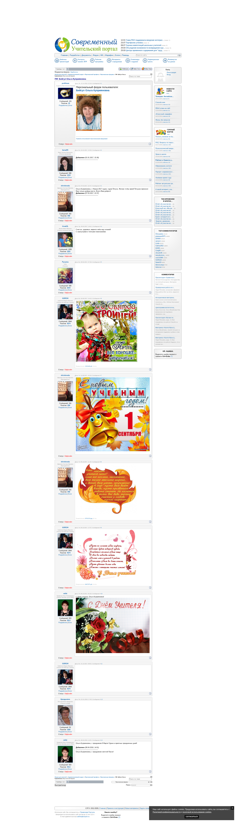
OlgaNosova (74, 72)
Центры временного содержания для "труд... (144, 50)
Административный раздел (76, 74)
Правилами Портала (87, 812)
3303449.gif (88, 366)
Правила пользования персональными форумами (91, 138)
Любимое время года (163, 178)
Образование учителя (163, 166)
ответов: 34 (166, 116)
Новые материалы (131, 808)
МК (101, 55)
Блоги (117, 55)
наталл (158, 241)
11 (101, 663)
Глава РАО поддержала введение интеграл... (145, 40)
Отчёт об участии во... (163, 204)
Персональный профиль (92, 74)
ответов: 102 (166, 174)
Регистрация (171, 72)
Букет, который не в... (163, 217)
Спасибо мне (160, 102)
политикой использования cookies (197, 812)
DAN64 (158, 238)
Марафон (109, 55)
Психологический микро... (165, 148)
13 (102, 740)
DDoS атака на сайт (162, 108)
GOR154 (158, 260)
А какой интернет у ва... (164, 189)
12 (102, 699)
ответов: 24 (166, 104)
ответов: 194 (166, 150)
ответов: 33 (166, 122)
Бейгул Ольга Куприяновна (92, 90)
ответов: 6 (166, 98)
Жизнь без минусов (162, 120)
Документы (86, 55)
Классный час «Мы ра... (164, 208)
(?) (171, 356)
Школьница (159, 265)
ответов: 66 (166, 191)
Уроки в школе (160, 154)
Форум (95, 55)
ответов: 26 (166, 180)
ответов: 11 (166, 110)
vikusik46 (158, 253)
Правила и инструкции (115, 808)
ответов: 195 (166, 168)
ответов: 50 (166, 139)
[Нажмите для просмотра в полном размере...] (106, 361)
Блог (70, 105)
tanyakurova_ (160, 255)
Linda (157, 243)
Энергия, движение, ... (163, 221)
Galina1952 (159, 246)
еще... (168, 93)
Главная (64, 55)
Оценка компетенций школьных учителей (143, 45)
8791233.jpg (88, 518)
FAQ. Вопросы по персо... (165, 142)
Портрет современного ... (164, 172)
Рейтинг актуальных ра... (164, 183)
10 (101, 593)
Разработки (75, 55)
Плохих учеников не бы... (164, 137)
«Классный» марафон (163, 114)
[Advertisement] (118, 18)
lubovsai (158, 267)
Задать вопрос (145, 808)
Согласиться (192, 817)
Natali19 (158, 262)
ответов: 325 (166, 186)
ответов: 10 (166, 162)
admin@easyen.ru (83, 816)
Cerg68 (158, 250)
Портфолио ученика (134, 43)
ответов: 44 (166, 156)
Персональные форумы (107, 74)
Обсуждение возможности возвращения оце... (145, 48)
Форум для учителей (61, 74)
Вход (169, 74)
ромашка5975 (160, 236)
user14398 (159, 258)
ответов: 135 (166, 144)
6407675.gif (88, 584)
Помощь (125, 55)
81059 (157, 248)
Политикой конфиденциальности (167, 812)
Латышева (159, 234)
